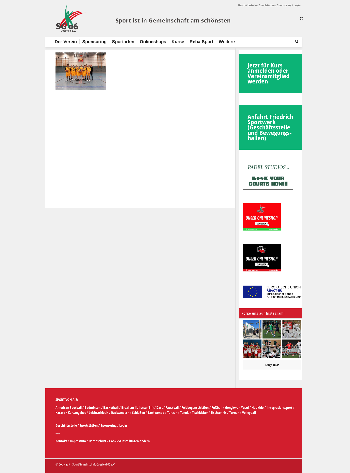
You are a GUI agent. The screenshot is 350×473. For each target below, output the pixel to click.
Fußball (217, 407)
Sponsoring (284, 5)
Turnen (234, 412)
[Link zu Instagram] (302, 18)
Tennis (184, 412)
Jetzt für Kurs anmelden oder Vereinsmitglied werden (269, 73)
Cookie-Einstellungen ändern (129, 441)
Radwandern (120, 412)
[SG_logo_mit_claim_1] (143, 18)
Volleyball (249, 412)
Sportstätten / (90, 425)
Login (297, 5)
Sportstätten (267, 5)
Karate (60, 412)
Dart (159, 407)
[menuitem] (65, 42)
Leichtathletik (98, 412)
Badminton (92, 407)
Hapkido (258, 407)
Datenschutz (97, 441)
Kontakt (61, 441)
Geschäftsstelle (247, 5)
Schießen (138, 412)
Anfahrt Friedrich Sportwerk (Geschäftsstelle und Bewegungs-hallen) (270, 127)
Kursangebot (77, 412)
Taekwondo (156, 412)
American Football (68, 407)
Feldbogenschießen (195, 407)
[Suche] (295, 42)
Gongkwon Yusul (237, 407)
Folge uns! (272, 365)
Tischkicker (200, 412)
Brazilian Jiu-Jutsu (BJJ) (137, 407)
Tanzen (172, 412)
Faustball (172, 407)
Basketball (111, 407)
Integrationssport (279, 407)
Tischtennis (218, 412)
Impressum (78, 441)
